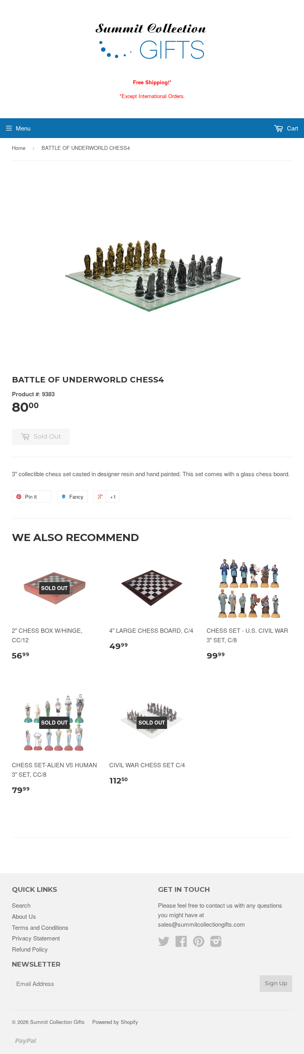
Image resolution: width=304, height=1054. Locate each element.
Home (18, 147)
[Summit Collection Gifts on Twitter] (164, 943)
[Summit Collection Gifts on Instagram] (216, 943)
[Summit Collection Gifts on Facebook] (181, 943)
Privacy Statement (36, 938)
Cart (291, 128)
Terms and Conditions (40, 927)
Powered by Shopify (115, 1022)
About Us (24, 916)
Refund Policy (30, 949)
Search (21, 905)
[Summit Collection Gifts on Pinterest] (199, 943)
